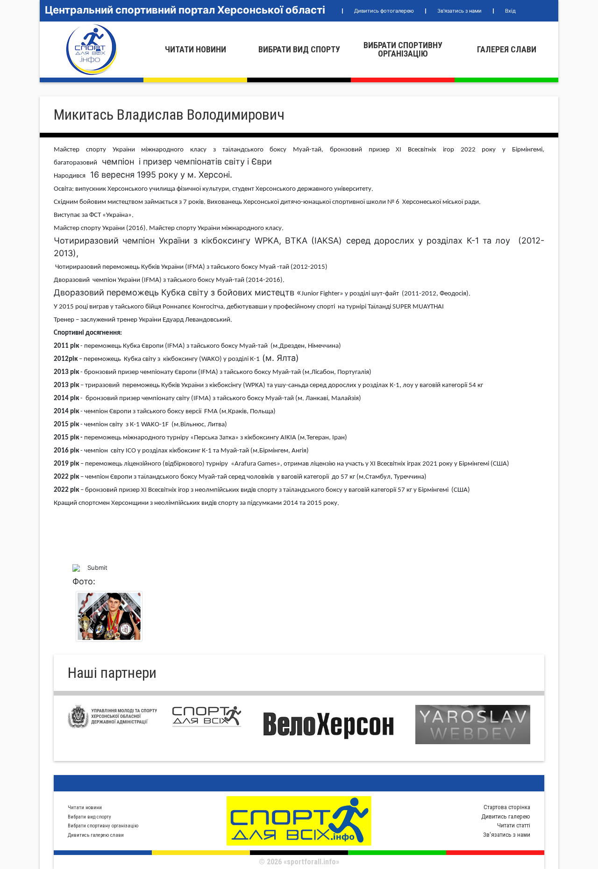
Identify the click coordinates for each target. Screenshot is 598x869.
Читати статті (513, 825)
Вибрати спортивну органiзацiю (402, 49)
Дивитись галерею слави (96, 835)
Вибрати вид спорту (299, 49)
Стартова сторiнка (507, 807)
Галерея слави (506, 49)
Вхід (510, 10)
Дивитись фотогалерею (384, 10)
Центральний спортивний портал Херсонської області (185, 10)
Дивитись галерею (505, 816)
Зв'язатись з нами (459, 10)
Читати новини (195, 49)
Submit (97, 567)
